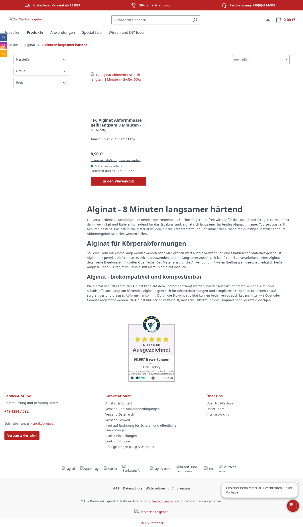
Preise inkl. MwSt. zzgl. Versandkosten (116, 160)
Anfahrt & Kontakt (118, 403)
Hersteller (23, 59)
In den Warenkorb (118, 181)
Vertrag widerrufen (22, 435)
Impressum (181, 488)
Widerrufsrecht (157, 488)
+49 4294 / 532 (16, 411)
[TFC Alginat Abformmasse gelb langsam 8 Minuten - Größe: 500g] (118, 94)
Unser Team (215, 409)
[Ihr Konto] (268, 19)
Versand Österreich (119, 414)
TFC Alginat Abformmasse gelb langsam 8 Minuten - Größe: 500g (116, 122)
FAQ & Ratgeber (151, 523)
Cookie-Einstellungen (121, 436)
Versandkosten (163, 501)
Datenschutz (132, 488)
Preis (20, 82)
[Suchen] (195, 19)
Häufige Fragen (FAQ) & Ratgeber (130, 447)
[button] (293, 505)
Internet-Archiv (218, 414)
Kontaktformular (42, 423)
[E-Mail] (3, 53)
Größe (20, 71)
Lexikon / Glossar (117, 441)
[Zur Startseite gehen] (26, 19)
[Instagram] (3, 45)
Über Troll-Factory (220, 403)
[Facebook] (3, 37)
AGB (116, 488)
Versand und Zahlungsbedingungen (132, 409)
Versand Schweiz (117, 420)
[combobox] (150, 19)
